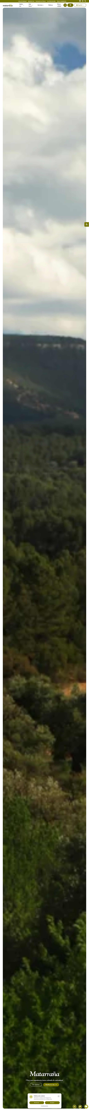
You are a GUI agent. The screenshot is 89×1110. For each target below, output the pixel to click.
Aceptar (52, 1102)
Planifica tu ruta (50, 1085)
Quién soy (21, 5)
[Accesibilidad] (86, 224)
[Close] (58, 1096)
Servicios (40, 5)
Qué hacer (30, 5)
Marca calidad (59, 5)
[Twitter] (85, 1)
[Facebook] (80, 1)
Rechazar (36, 1102)
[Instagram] (82, 1)
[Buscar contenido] (65, 5)
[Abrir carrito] (70, 5)
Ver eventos (35, 1085)
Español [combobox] (80, 5)
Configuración (44, 1105)
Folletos (50, 5)
